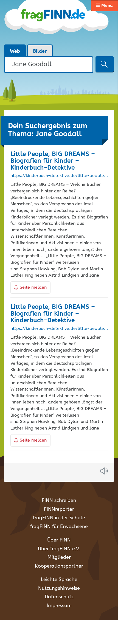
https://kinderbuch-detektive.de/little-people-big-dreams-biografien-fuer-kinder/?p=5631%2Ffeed (59, 329)
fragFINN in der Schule (59, 518)
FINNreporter (59, 509)
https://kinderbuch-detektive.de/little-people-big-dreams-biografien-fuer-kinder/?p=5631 (59, 176)
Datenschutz (59, 597)
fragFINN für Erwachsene (59, 527)
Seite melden (33, 287)
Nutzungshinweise (59, 588)
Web (15, 51)
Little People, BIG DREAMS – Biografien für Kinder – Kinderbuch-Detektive (52, 161)
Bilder (40, 51)
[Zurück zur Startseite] (57, 22)
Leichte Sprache (59, 579)
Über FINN (59, 540)
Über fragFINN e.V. (59, 549)
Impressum (59, 606)
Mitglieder (59, 557)
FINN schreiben (59, 500)
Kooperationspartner (59, 566)
